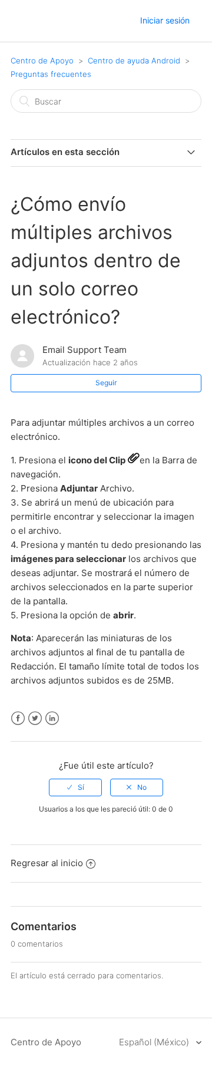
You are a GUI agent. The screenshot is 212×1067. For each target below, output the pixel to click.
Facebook (18, 718)
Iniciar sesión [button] (165, 20)
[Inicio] (22, 21)
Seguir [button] (106, 382)
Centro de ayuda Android (134, 60)
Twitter (35, 718)
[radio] (75, 787)
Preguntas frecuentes (51, 74)
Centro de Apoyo (42, 60)
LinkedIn (52, 718)
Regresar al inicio (47, 863)
